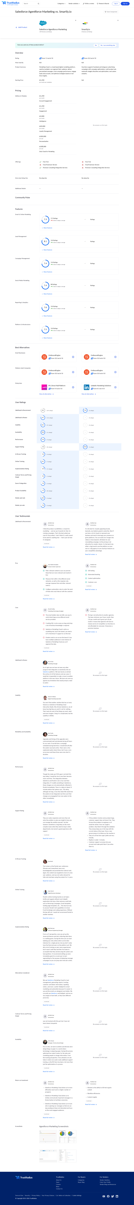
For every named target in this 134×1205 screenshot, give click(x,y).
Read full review (48, 547)
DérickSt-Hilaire (52, 696)
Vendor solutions (73, 3)
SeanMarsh (51, 891)
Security (27, 1195)
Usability (17, 425)
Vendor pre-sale (20, 505)
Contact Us (59, 1189)
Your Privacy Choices (48, 1195)
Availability (18, 432)
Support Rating (19, 447)
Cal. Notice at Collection (63, 1195)
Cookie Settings (76, 1195)
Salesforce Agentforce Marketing (53, 29)
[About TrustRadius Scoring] (40, 58)
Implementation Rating (22, 469)
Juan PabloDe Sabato (53, 564)
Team (57, 1182)
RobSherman (51, 928)
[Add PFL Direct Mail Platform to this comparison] (73, 387)
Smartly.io (86, 29)
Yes (96, 45)
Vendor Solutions (105, 1180)
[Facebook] (108, 1196)
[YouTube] (103, 1196)
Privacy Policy (36, 1195)
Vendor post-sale (20, 498)
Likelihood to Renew (21, 417)
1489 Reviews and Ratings (45, 31)
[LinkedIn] (116, 1196)
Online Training (19, 461)
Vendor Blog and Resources (108, 1184)
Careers (58, 1184)
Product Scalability (20, 490)
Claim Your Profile (105, 1182)
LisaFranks (50, 733)
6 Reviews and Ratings (87, 31)
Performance (19, 439)
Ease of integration (20, 483)
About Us (58, 1180)
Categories (61, 3)
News (57, 1186)
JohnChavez (51, 1041)
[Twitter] (112, 1196)
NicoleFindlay (51, 609)
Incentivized (46, 543)
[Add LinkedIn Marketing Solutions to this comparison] (115, 387)
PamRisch (50, 861)
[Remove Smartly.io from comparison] (118, 20)
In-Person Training (20, 454)
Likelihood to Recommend (23, 410)
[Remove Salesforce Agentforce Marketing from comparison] (75, 20)
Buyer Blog (81, 1182)
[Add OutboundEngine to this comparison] (73, 357)
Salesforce (46, 672)
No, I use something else (108, 45)
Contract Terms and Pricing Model (23, 476)
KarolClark (50, 661)
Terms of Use (19, 1195)
